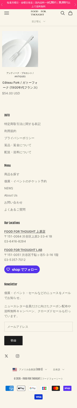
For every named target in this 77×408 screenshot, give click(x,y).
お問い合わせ (13, 202)
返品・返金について (17, 145)
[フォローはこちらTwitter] (6, 356)
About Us (10, 195)
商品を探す (11, 174)
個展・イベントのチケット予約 (25, 181)
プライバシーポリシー (19, 138)
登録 (13, 340)
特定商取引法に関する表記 (22, 124)
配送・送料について (17, 152)
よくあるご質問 (14, 209)
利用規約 (10, 131)
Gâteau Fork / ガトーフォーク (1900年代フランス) (20, 85)
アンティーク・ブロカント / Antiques (20, 75)
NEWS (8, 188)
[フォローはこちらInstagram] (17, 356)
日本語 (56, 369)
